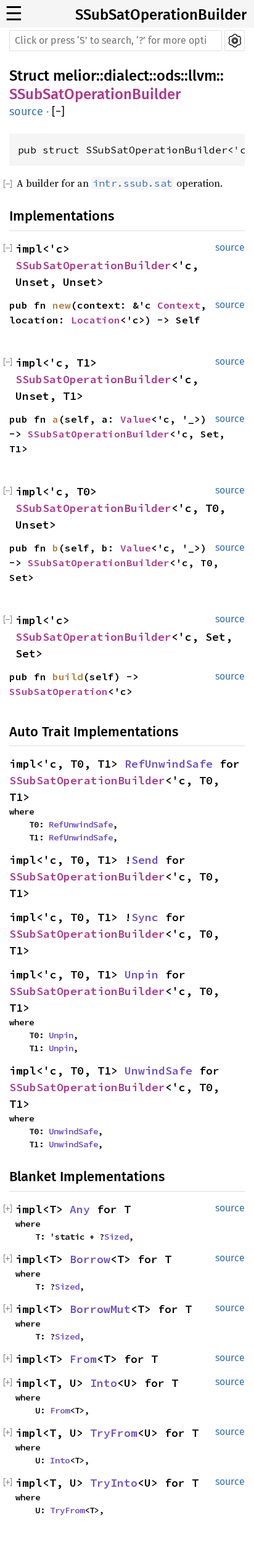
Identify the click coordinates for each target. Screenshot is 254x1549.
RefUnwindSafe (169, 764)
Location (95, 320)
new (61, 305)
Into (103, 1383)
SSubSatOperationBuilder (161, 14)
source (26, 111)
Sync (144, 917)
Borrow (90, 1259)
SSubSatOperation (58, 691)
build (67, 676)
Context (178, 305)
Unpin (141, 974)
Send (144, 860)
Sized (116, 1236)
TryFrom (113, 1433)
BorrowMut (100, 1309)
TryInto (113, 1483)
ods (169, 75)
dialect (126, 75)
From (83, 1359)
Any (80, 1209)
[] (58, 111)
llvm (202, 75)
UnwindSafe (158, 1070)
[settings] (234, 40)
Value (135, 419)
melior (74, 75)
